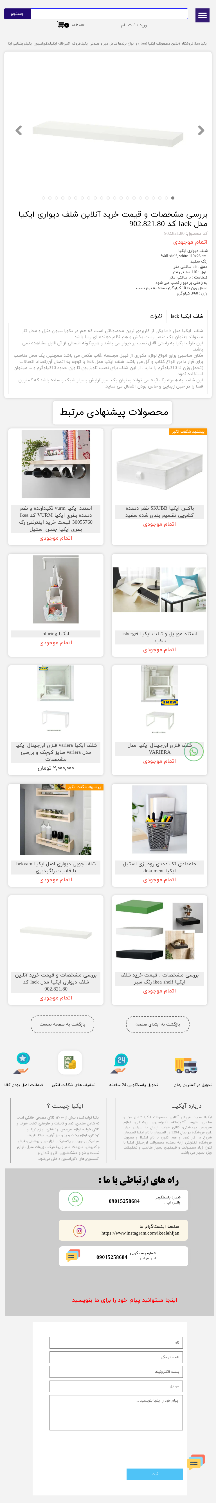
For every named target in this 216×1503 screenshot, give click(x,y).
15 (82, 198)
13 (95, 198)
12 (101, 198)
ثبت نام (128, 25)
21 (43, 198)
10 (114, 198)
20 (49, 198)
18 (62, 198)
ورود (143, 25)
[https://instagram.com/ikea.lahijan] (79, 1231)
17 (69, 198)
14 (88, 198)
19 (56, 198)
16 (75, 198)
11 (108, 198)
